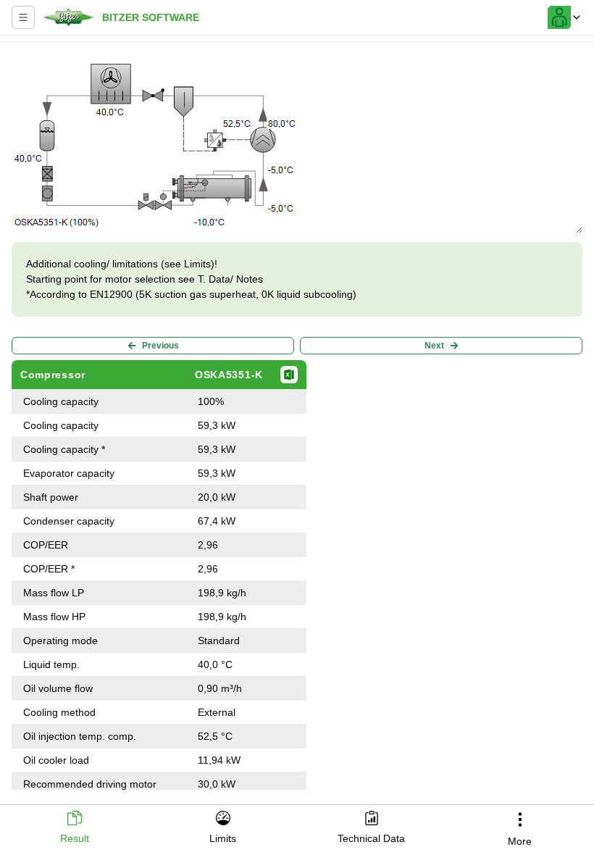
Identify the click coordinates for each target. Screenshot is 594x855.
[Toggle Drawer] (23, 17)
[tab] (74, 828)
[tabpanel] (297, 419)
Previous (160, 346)
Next (434, 346)
